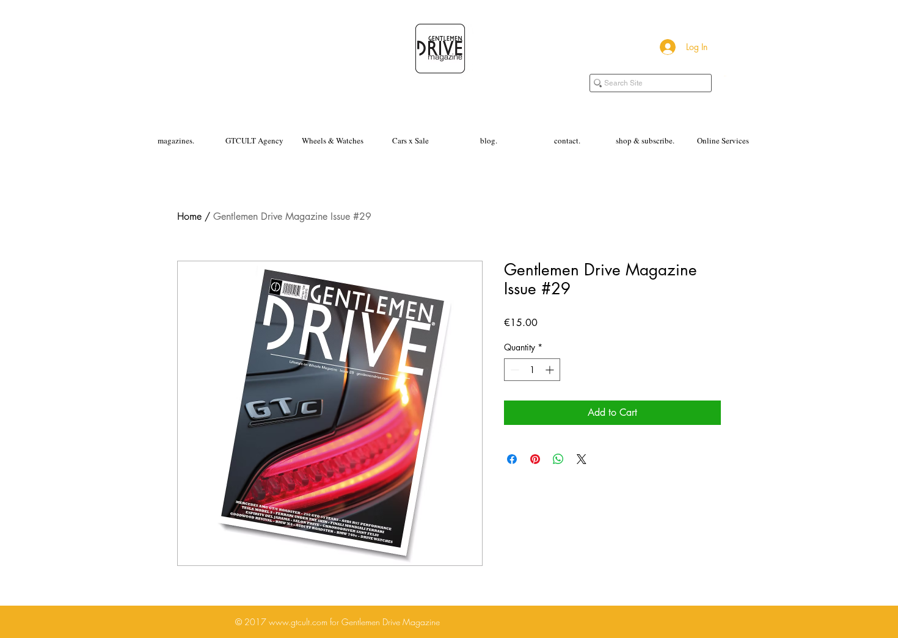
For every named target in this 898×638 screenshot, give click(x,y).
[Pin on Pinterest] (535, 459)
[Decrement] (513, 369)
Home (189, 216)
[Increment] (550, 369)
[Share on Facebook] (512, 459)
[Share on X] (581, 459)
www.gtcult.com (298, 622)
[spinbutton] (532, 369)
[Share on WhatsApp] (558, 459)
